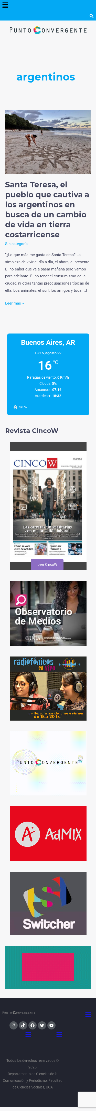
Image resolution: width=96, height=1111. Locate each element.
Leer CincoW (47, 564)
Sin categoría (16, 243)
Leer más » (14, 303)
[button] (5, 5)
